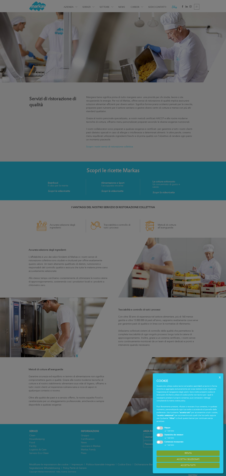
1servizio (169, 431)
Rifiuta (188, 453)
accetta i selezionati (188, 459)
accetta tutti (188, 465)
